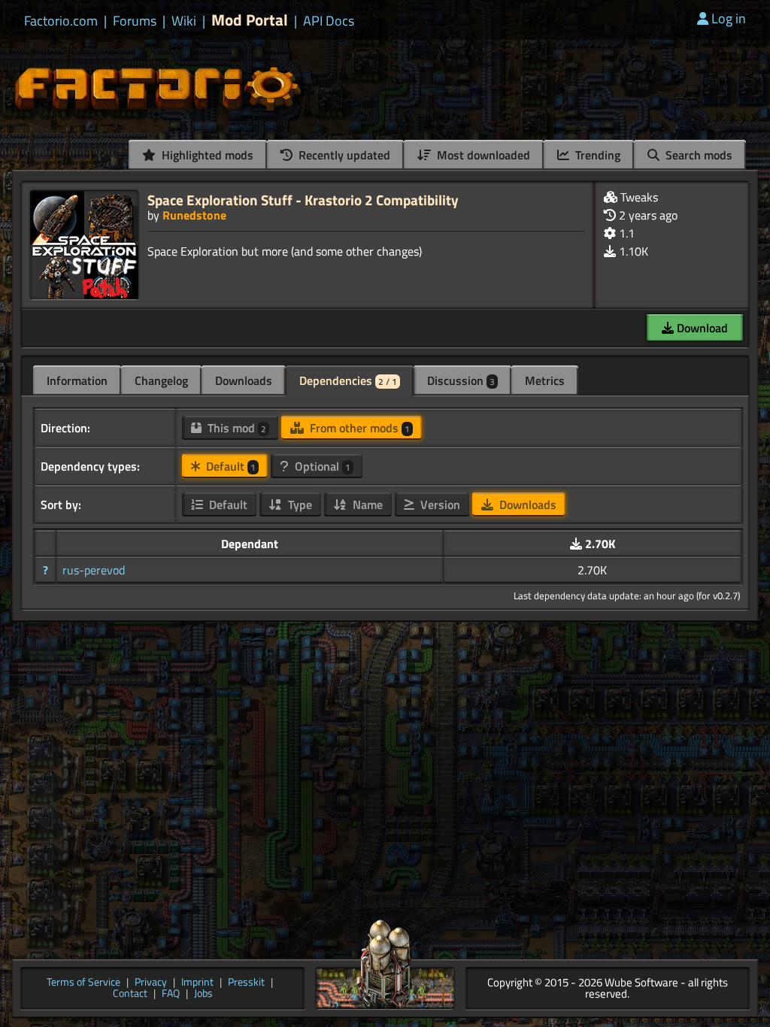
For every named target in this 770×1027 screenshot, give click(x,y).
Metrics (545, 380)
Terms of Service (83, 983)
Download (701, 328)
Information (77, 380)
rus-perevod (93, 570)
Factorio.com (61, 21)
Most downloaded (482, 155)
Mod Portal (249, 20)
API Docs (328, 21)
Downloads (243, 380)
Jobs (203, 994)
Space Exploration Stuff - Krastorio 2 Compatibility (303, 200)
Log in (728, 18)
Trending (596, 155)
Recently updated (343, 155)
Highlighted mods (206, 155)
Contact (130, 994)
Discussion (461, 380)
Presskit (246, 983)
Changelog (161, 380)
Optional (321, 466)
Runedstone (194, 215)
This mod (235, 428)
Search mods (697, 155)
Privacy (151, 983)
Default (229, 466)
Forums (134, 21)
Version (438, 504)
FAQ (171, 994)
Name (366, 504)
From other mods (358, 428)
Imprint (197, 983)
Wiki (183, 21)
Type (298, 504)
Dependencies (348, 380)
